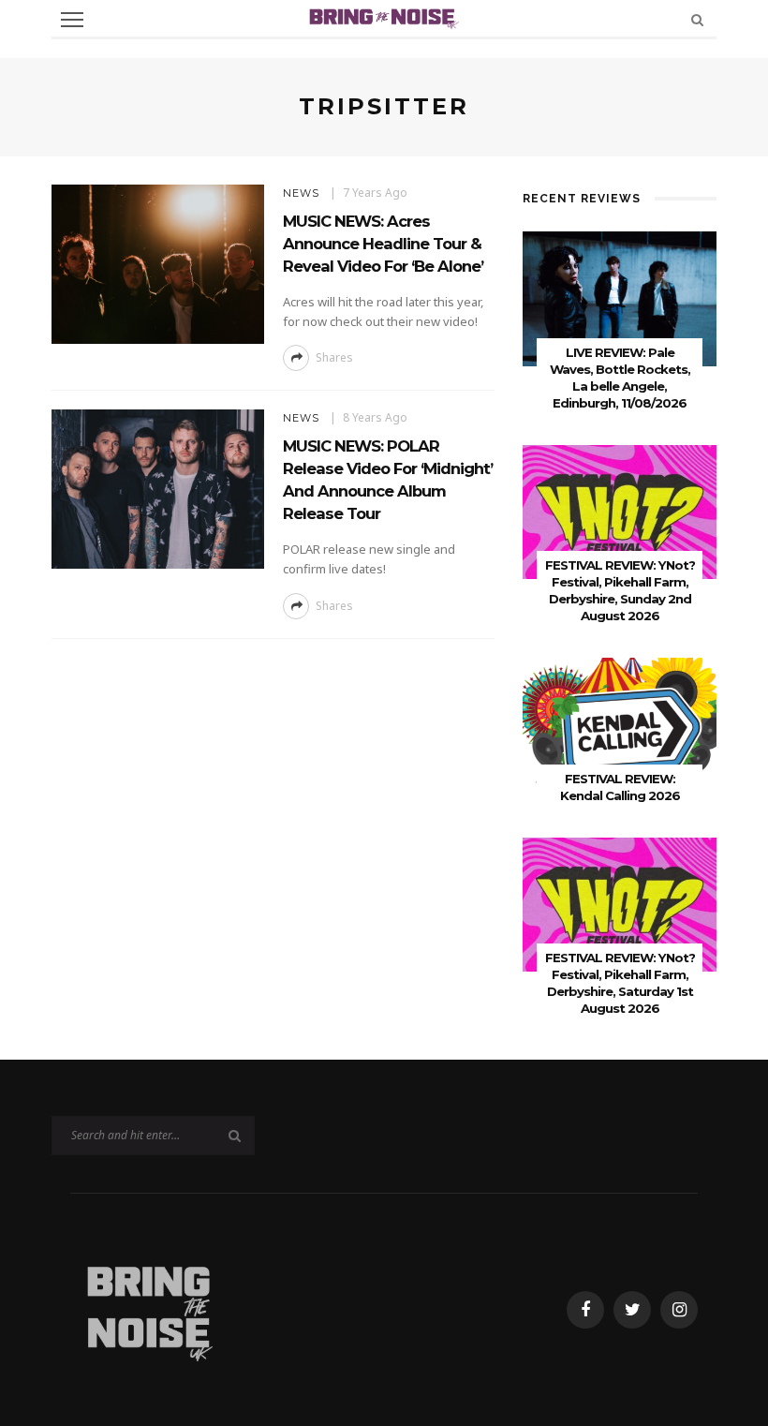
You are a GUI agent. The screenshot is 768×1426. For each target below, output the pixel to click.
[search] (697, 19)
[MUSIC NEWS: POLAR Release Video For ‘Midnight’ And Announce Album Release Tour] (158, 488)
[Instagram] (679, 1310)
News (301, 193)
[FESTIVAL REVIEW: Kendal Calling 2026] (619, 724)
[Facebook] (585, 1310)
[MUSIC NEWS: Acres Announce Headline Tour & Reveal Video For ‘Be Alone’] (158, 263)
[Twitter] (632, 1310)
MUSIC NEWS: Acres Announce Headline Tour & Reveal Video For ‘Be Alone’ (383, 243)
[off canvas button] (72, 19)
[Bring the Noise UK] (149, 1308)
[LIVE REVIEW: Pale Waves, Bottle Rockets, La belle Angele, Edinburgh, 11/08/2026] (619, 297)
